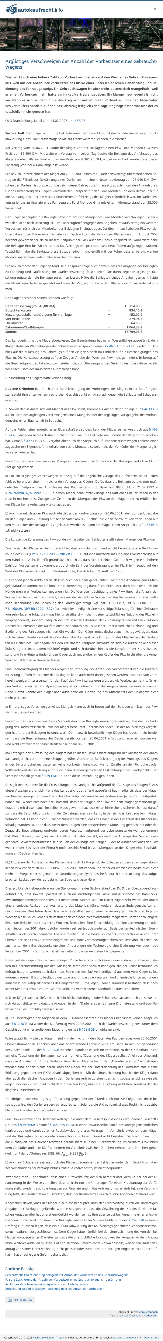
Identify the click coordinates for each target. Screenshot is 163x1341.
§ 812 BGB (19, 1023)
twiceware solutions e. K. (127, 1337)
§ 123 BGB (87, 1029)
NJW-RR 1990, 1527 (38, 608)
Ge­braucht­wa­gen (147, 1312)
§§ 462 (110, 346)
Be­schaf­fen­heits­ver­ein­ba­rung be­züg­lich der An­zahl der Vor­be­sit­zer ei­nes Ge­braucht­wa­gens (66, 1275)
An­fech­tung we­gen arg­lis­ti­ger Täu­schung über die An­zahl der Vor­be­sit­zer (54, 1289)
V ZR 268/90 (14, 493)
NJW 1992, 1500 (38, 493)
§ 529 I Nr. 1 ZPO (54, 776)
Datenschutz (151, 1337)
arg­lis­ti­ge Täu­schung (129, 1315)
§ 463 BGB (150, 409)
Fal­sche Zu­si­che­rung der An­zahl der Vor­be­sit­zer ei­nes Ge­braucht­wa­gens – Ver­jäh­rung (63, 1279)
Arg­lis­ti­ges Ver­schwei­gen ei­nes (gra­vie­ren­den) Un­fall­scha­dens (46, 1284)
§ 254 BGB (136, 1220)
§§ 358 (53, 1125)
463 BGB (123, 346)
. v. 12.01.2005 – (56, 554)
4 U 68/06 (78, 120)
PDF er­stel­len (22, 1300)
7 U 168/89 (13, 608)
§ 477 (28, 441)
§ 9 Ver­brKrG (27, 1125)
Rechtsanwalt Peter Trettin (48, 1337)
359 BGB (66, 1125)
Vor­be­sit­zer (151, 1315)
